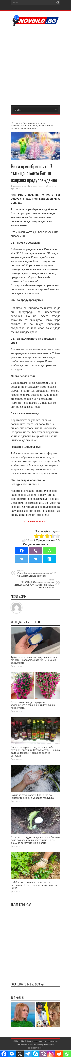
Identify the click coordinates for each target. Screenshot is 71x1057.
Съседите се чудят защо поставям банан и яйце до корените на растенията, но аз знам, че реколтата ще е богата (35, 840)
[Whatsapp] (49, 550)
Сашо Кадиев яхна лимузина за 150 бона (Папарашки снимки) (36, 573)
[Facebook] (21, 550)
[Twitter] (21, 559)
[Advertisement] (35, 65)
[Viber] (35, 550)
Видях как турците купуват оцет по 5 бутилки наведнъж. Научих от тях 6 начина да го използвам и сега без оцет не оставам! (35, 751)
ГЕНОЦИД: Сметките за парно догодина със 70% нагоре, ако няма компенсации (34, 584)
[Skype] (49, 559)
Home (17, 123)
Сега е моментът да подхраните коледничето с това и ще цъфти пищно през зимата (33, 705)
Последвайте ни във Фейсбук (27, 984)
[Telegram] (35, 559)
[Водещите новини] (35, 24)
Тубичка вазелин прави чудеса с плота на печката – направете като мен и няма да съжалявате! (34, 660)
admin (24, 186)
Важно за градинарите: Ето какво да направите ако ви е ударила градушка (32, 796)
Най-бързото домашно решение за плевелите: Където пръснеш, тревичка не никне (34, 885)
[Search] (57, 2)
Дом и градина (30, 123)
